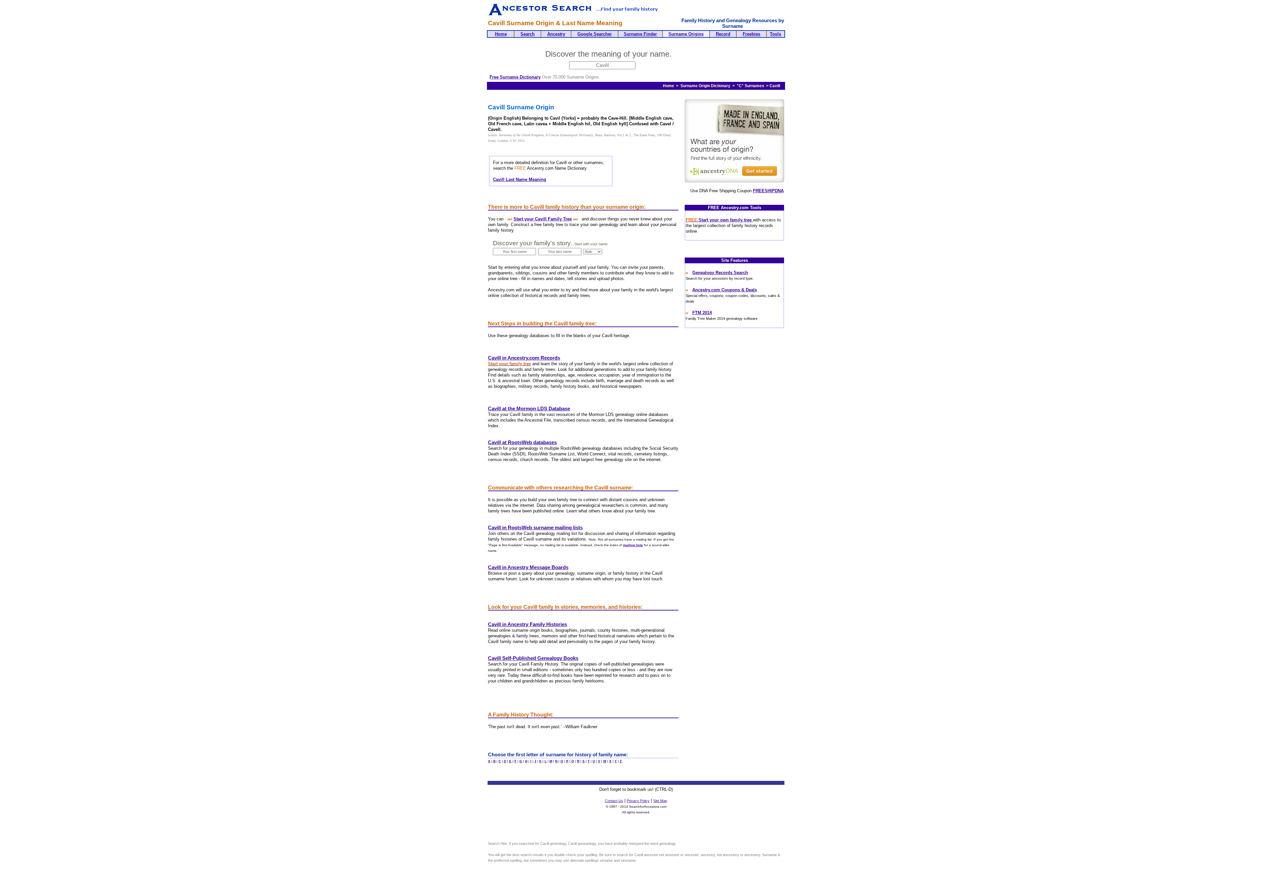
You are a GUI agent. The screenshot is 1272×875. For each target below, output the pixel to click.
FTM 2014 (702, 312)
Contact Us (614, 801)
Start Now (700, 55)
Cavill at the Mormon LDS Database (529, 408)
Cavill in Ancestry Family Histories (527, 624)
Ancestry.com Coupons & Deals (724, 289)
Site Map (660, 801)
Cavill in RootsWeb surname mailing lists (535, 527)
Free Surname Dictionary (515, 77)
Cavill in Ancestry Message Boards (528, 567)
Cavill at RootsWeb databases (522, 442)
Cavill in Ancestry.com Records (524, 358)
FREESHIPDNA (768, 190)
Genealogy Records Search (720, 272)
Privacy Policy (638, 801)
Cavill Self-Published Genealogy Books (533, 658)
